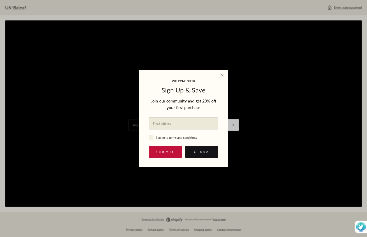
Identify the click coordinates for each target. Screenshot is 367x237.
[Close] (222, 75)
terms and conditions (183, 137)
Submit (165, 152)
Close (202, 152)
